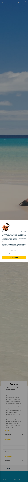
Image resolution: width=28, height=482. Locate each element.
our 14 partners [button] (15, 231)
